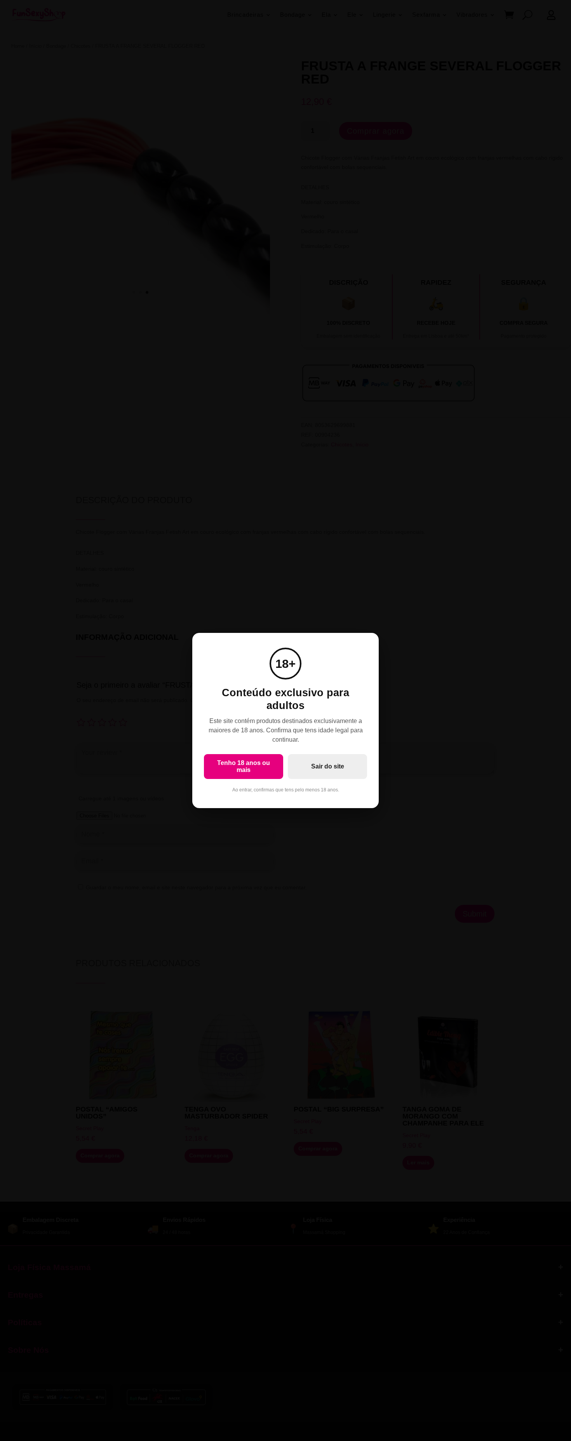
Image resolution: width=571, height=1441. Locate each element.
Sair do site (327, 766)
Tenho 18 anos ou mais (243, 766)
